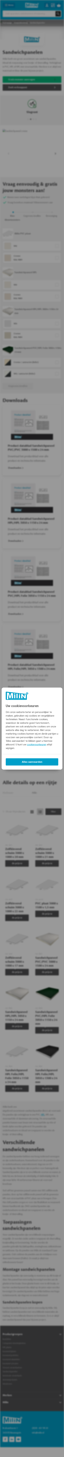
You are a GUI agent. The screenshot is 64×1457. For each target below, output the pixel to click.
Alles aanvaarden (32, 761)
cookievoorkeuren (36, 744)
